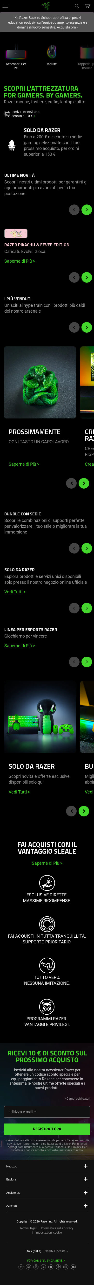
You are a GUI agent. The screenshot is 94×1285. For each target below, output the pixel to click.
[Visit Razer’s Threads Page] (36, 1267)
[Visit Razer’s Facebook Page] (21, 1267)
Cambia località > (56, 1251)
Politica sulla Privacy (67, 1147)
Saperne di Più (24, 464)
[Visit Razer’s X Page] (43, 1267)
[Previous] (74, 209)
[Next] (86, 209)
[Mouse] (52, 51)
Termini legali (28, 1228)
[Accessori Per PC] (16, 51)
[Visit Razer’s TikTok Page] (58, 1267)
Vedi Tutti (19, 791)
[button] (5, 6)
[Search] (76, 6)
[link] (46, 5)
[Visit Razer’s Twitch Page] (65, 1267)
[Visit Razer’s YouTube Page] (50, 1267)
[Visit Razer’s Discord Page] (73, 1267)
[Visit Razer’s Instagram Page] (28, 1267)
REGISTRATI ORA (47, 1129)
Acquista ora (67, 27)
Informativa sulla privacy (57, 1228)
